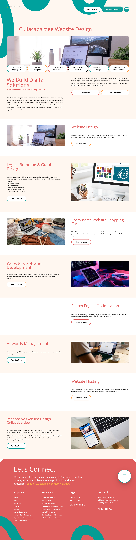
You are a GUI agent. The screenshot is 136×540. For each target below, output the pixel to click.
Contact (17, 509)
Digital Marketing (48, 512)
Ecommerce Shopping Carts (52, 506)
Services (17, 506)
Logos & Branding (48, 497)
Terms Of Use (75, 500)
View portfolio (115, 93)
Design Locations (20, 512)
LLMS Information (20, 521)
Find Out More (81, 143)
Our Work (17, 503)
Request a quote (112, 9)
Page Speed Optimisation (23, 518)
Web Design (46, 500)
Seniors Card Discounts (22, 515)
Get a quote (85, 93)
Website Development (50, 503)
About (16, 500)
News (16, 497)
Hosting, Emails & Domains (52, 515)
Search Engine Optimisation (52, 509)
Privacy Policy (75, 497)
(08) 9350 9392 (92, 9)
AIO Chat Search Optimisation (53, 518)
